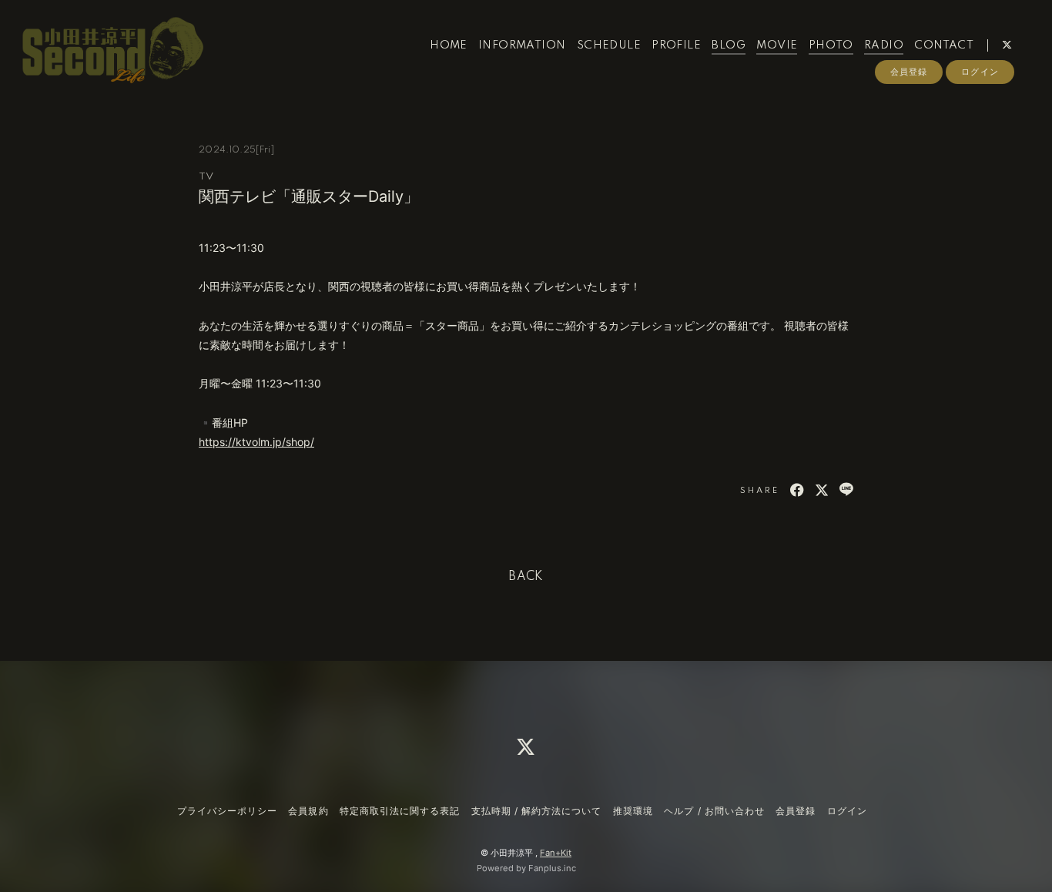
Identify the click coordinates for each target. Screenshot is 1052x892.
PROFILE (676, 45)
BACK (526, 577)
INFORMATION (521, 45)
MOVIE (776, 45)
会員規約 (308, 811)
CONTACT (943, 45)
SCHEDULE (609, 45)
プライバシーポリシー (227, 811)
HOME (448, 45)
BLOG (728, 45)
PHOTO (831, 45)
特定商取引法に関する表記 (400, 811)
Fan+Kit (555, 852)
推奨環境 (633, 811)
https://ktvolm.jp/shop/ (256, 441)
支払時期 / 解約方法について (536, 811)
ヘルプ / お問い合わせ (714, 811)
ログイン (979, 71)
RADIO (883, 45)
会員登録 (908, 71)
